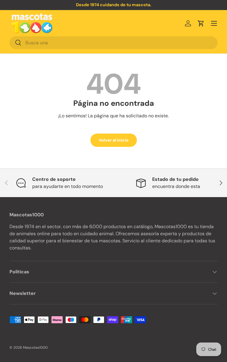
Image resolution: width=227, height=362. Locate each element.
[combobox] (113, 42)
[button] (200, 23)
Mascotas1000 (35, 347)
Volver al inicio (114, 140)
